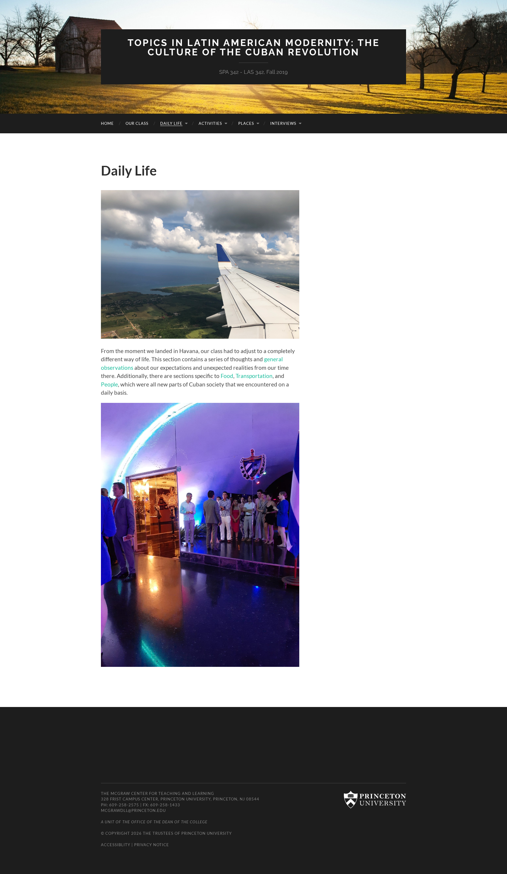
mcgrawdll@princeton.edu (133, 810)
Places (246, 123)
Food (227, 375)
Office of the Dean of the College (169, 822)
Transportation (254, 375)
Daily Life (171, 123)
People (109, 384)
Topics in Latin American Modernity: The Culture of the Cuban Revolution (254, 47)
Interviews (283, 123)
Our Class (137, 123)
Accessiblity (115, 844)
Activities (210, 123)
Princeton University (206, 833)
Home (107, 123)
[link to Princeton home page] (372, 800)
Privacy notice (151, 844)
